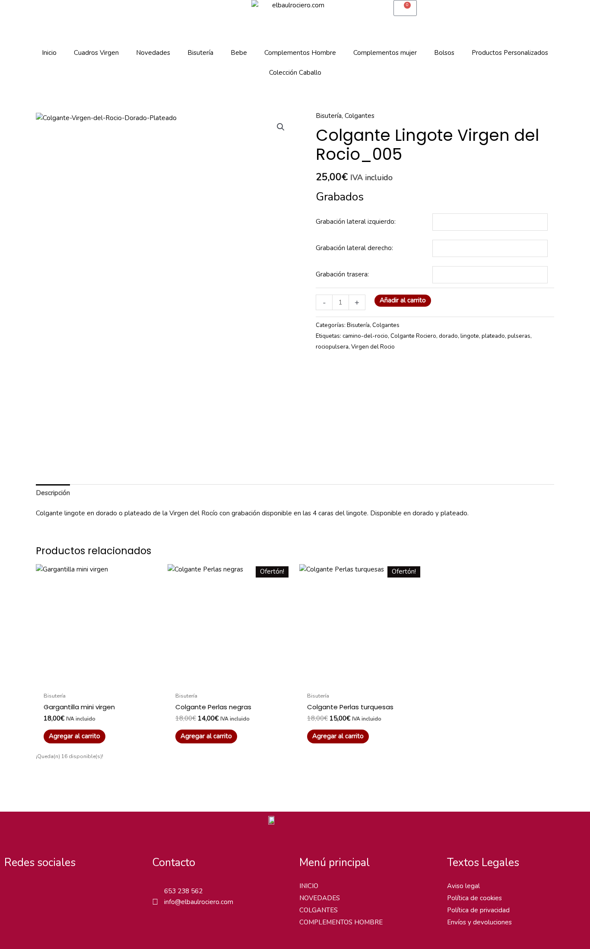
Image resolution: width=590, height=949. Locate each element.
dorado (448, 336)
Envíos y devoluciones (479, 922)
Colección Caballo (295, 72)
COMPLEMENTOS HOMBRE (341, 922)
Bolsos (444, 52)
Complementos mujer (385, 52)
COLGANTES (318, 910)
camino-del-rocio (365, 336)
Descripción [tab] (53, 493)
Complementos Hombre (300, 52)
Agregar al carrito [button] (74, 736)
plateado (493, 336)
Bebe (239, 52)
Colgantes (359, 115)
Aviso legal (463, 886)
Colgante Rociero (413, 336)
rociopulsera (332, 347)
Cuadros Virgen (96, 52)
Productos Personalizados (510, 52)
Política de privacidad (478, 910)
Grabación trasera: (342, 274)
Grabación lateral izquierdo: (356, 221)
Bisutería (200, 52)
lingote (469, 336)
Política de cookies (474, 898)
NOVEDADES (319, 898)
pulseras (519, 336)
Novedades (153, 52)
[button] (281, 127)
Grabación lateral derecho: (354, 248)
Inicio (49, 52)
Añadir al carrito (403, 300)
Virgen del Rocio (373, 347)
